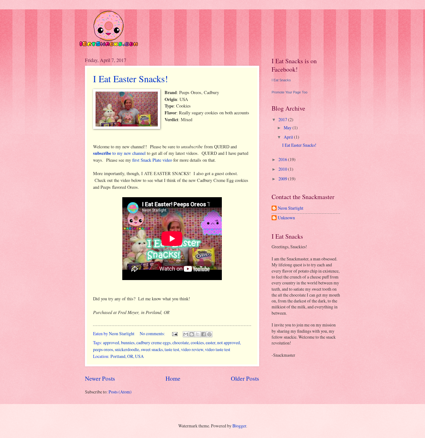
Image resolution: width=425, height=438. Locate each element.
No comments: (153, 333)
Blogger (239, 426)
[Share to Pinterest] (209, 334)
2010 (283, 169)
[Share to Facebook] (203, 334)
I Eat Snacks (281, 80)
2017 (283, 119)
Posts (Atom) (120, 392)
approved (111, 342)
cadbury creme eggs (153, 342)
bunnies (127, 342)
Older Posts (245, 378)
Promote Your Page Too (289, 92)
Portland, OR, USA (127, 356)
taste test (172, 349)
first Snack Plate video (152, 160)
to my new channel (119, 153)
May (288, 128)
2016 (283, 159)
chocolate (180, 342)
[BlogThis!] (192, 334)
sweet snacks (152, 349)
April (289, 137)
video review (192, 349)
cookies (197, 342)
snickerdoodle (127, 349)
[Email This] (186, 334)
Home (173, 378)
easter (210, 342)
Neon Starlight (290, 208)
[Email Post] (174, 333)
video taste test (217, 349)
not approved (228, 342)
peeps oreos (103, 349)
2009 (283, 179)
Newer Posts (100, 378)
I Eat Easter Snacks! (130, 78)
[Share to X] (197, 334)
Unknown (286, 218)
